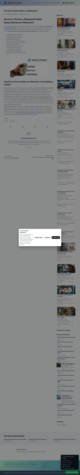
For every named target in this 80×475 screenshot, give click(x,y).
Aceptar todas (55, 237)
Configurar (47, 237)
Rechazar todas (38, 237)
